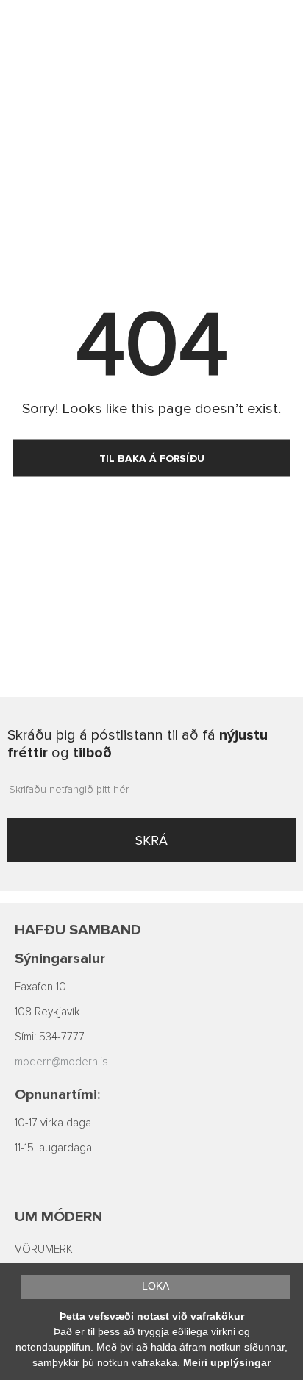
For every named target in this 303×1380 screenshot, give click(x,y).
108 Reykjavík (47, 1012)
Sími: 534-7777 (50, 1037)
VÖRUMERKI (45, 1249)
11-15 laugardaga (53, 1148)
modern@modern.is (61, 1062)
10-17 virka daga (53, 1123)
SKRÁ (151, 840)
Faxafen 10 (40, 987)
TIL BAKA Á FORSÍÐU (151, 458)
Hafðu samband (78, 930)
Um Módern (58, 1217)
